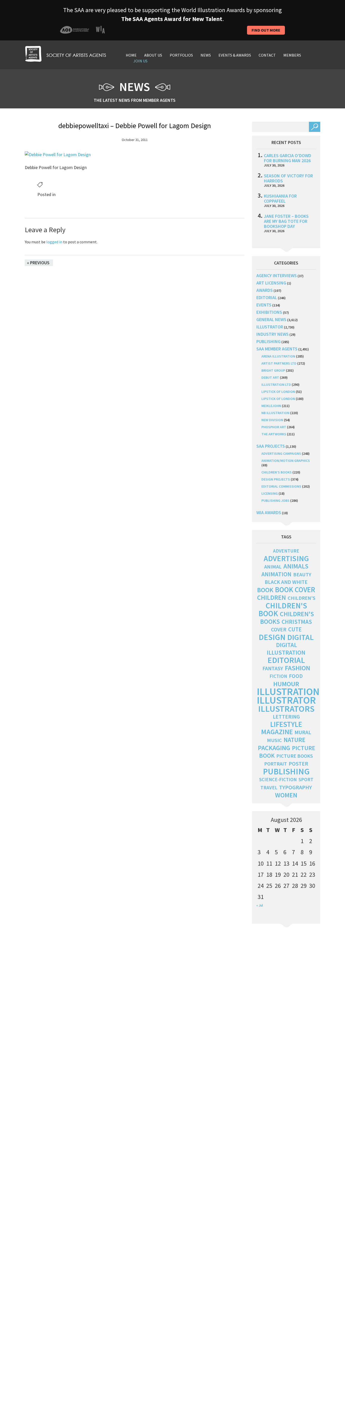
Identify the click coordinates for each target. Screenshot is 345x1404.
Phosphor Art (273, 427)
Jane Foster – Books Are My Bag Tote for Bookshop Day (286, 221)
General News (271, 319)
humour (286, 684)
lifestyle (286, 724)
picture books (294, 756)
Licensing (269, 493)
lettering (286, 716)
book (265, 590)
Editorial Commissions (281, 486)
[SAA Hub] (65, 53)
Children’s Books (276, 472)
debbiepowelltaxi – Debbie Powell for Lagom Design (134, 125)
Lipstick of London (278, 391)
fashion (297, 668)
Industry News (272, 334)
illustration (288, 691)
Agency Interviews (276, 275)
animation (276, 574)
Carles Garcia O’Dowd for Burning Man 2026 (287, 158)
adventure (286, 551)
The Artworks (273, 434)
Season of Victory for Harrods (288, 178)
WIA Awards (268, 512)
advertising (286, 558)
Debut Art (270, 377)
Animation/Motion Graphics (285, 460)
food (296, 676)
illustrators (286, 708)
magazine (277, 731)
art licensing (271, 283)
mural (302, 732)
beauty (302, 574)
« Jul (259, 905)
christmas (297, 621)
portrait (275, 763)
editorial (266, 297)
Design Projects (275, 479)
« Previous (38, 263)
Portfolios (181, 55)
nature (294, 740)
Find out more (266, 30)
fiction (278, 676)
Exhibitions (269, 312)
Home (131, 55)
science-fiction (278, 779)
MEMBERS (292, 55)
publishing (268, 341)
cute (295, 629)
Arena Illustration (278, 356)
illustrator (269, 327)
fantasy (272, 668)
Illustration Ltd (276, 384)
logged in (54, 241)
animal (273, 566)
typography (295, 787)
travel (268, 787)
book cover (295, 589)
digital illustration (286, 648)
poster (298, 763)
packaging (274, 748)
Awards (264, 290)
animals (295, 566)
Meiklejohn (271, 405)
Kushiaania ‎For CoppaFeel (280, 198)
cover (278, 629)
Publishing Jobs (275, 500)
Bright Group (273, 370)
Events (264, 305)
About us (153, 55)
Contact (267, 55)
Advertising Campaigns (281, 453)
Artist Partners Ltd (279, 363)
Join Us (140, 60)
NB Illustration (275, 413)
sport (306, 779)
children (271, 597)
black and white (286, 582)
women (286, 795)
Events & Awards (234, 55)
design (272, 637)
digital (300, 637)
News (206, 55)
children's (301, 598)
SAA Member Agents (277, 349)
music (274, 740)
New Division (272, 420)
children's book (282, 609)
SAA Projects (270, 446)
